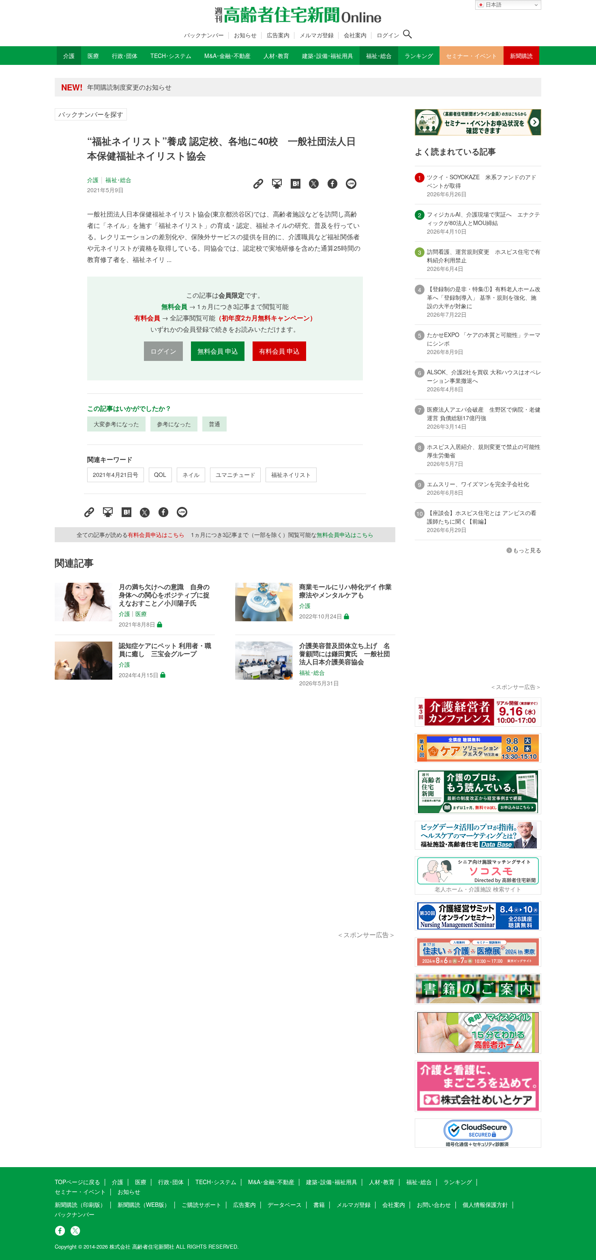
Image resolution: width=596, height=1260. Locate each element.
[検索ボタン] (407, 34)
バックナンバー (204, 35)
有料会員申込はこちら (156, 534)
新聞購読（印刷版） (80, 1204)
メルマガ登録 (317, 35)
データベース (285, 1204)
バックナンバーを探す (90, 114)
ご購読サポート (201, 1204)
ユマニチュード (235, 474)
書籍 (319, 1204)
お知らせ (245, 35)
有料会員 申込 (279, 351)
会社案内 (355, 35)
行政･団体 (171, 1182)
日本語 (493, 5)
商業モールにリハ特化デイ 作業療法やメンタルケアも (345, 591)
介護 (93, 180)
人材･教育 (381, 1182)
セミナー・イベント (80, 1191)
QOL (160, 474)
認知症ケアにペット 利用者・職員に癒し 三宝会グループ (165, 650)
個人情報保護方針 (485, 1204)
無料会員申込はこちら (345, 534)
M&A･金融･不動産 (271, 1182)
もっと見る (527, 550)
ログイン (388, 35)
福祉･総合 (118, 180)
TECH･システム (215, 1182)
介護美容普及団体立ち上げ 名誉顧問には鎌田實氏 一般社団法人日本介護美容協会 (344, 654)
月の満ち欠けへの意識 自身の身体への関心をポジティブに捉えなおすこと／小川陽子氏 (164, 595)
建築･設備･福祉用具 (331, 1182)
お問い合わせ (434, 1204)
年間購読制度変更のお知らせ (129, 87)
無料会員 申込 (217, 351)
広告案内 (278, 35)
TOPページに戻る (77, 1182)
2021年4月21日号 (115, 474)
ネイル (190, 474)
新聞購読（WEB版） (144, 1204)
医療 (141, 614)
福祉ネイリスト (291, 474)
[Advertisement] (225, 818)
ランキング (458, 1182)
